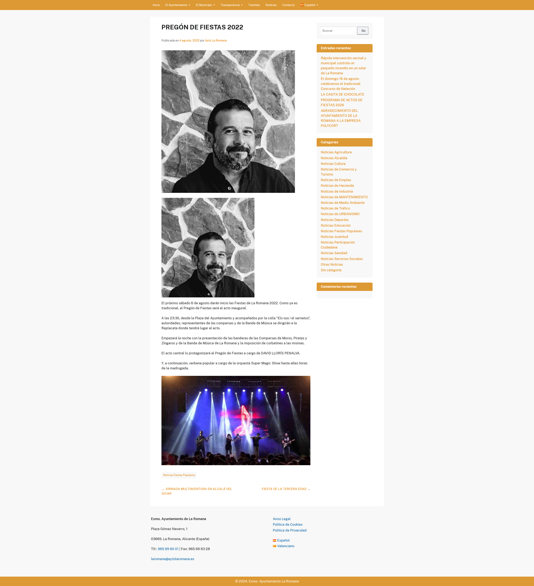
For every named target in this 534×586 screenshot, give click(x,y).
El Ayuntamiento (176, 5)
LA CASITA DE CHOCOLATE (342, 94)
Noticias (271, 5)
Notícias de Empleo (336, 180)
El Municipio (204, 5)
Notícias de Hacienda (337, 186)
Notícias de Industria (337, 191)
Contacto (288, 5)
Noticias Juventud (334, 237)
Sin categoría (331, 270)
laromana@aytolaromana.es (172, 559)
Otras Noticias (332, 264)
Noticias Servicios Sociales (342, 259)
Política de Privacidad (290, 530)
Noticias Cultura (333, 164)
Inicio (156, 5)
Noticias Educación (336, 225)
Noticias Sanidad (334, 253)
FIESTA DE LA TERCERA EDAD (286, 489)
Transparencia (230, 5)
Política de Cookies (287, 525)
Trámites (254, 5)
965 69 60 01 (168, 549)
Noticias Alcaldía (334, 158)
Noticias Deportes (335, 220)
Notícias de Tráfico (335, 208)
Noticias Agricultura (336, 152)
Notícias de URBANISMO (340, 214)
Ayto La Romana (216, 40)
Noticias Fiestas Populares (179, 475)
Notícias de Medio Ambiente (343, 203)
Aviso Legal (282, 519)
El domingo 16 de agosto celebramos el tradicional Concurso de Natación (340, 84)
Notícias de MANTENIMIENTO (344, 197)
